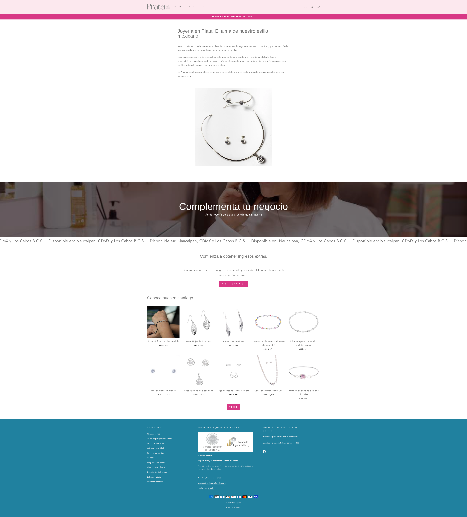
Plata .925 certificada (156, 467)
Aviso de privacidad (155, 448)
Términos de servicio (155, 453)
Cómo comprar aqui (155, 443)
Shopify (211, 488)
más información (233, 284)
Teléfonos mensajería (155, 481)
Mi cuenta (205, 7)
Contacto (150, 457)
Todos (233, 407)
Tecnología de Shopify (233, 507)
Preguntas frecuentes (156, 462)
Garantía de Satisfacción (157, 472)
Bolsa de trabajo (154, 477)
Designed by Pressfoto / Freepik (211, 483)
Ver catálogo (179, 7)
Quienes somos (153, 434)
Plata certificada (192, 7)
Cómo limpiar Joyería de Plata (159, 438)
